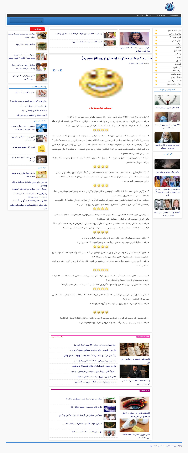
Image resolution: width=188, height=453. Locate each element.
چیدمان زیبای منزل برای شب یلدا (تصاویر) (29, 189)
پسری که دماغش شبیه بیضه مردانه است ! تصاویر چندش (79, 33)
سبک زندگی (176, 70)
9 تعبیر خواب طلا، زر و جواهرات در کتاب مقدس (82, 423)
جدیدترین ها (161, 15)
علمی (179, 57)
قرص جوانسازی (156, 445)
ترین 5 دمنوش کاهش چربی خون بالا (32, 115)
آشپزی (178, 60)
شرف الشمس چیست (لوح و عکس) (87, 42)
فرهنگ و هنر (176, 77)
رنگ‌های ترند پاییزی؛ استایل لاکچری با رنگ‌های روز (95, 345)
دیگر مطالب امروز (57, 337)
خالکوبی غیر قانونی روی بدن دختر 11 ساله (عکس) (167, 126)
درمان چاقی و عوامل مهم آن (25, 92)
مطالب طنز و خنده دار (136, 63)
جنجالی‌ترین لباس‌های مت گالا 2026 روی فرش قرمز (95, 360)
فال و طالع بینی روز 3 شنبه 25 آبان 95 (86, 407)
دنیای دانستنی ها (174, 84)
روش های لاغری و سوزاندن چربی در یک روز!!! (28, 101)
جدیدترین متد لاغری (174, 445)
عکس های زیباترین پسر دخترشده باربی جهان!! (97, 376)
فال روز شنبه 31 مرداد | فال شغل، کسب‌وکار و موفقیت (94, 366)
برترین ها (149, 15)
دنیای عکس (176, 40)
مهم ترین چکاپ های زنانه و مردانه (33, 106)
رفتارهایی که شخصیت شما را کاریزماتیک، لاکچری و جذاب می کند (30, 195)
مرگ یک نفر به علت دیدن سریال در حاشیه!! (84, 399)
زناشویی (178, 47)
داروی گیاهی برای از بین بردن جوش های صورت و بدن (93, 371)
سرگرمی (178, 43)
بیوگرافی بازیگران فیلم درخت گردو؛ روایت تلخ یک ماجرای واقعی (89, 355)
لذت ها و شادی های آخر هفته (167, 107)
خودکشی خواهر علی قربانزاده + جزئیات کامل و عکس (80, 415)
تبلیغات (140, 15)
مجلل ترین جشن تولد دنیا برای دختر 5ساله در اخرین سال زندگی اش (167, 192)
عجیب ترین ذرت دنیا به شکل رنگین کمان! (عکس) (95, 382)
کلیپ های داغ (175, 37)
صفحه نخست (173, 15)
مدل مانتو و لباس (174, 30)
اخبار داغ (177, 50)
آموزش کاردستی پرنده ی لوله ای (24, 147)
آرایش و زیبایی (175, 33)
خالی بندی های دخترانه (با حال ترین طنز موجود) (117, 58)
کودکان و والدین (174, 80)
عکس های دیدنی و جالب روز (167, 172)
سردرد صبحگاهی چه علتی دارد (34, 110)
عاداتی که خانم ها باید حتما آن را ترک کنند (30, 200)
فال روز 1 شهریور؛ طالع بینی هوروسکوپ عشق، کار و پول (93, 350)
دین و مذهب (176, 74)
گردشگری (177, 67)
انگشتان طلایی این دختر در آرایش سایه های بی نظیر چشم (136, 415)
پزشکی (178, 53)
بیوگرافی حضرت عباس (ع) (25, 44)
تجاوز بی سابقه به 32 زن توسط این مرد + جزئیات (167, 147)
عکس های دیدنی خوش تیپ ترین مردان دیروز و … (167, 214)
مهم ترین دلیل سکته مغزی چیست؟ (87, 431)
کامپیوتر (178, 63)
